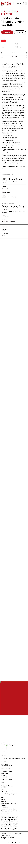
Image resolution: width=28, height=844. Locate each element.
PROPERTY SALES (6, 768)
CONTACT (4, 761)
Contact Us (4, 799)
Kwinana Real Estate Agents (9, 819)
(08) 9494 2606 (6, 192)
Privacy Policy (5, 807)
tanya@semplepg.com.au (8, 197)
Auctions (3, 775)
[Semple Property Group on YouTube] (15, 842)
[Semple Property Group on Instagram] (12, 842)
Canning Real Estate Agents (9, 825)
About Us (3, 801)
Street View (14, 56)
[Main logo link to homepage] (6, 3)
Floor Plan (14, 53)
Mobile (4, 186)
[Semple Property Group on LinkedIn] (19, 842)
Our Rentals (3, 787)
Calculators (4, 805)
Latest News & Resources (8, 803)
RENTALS (3, 782)
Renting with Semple (7, 786)
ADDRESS (3, 755)
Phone (4, 191)
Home (2, 797)
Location (4, 209)
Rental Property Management (9, 794)
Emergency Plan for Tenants (9, 809)
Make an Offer (20, 32)
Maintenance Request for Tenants (10, 811)
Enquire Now (7, 32)
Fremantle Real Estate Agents (9, 817)
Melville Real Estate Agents (8, 829)
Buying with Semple (6, 771)
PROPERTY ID (6, 229)
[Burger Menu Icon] (26, 3)
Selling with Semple (6, 779)
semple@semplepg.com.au (9, 221)
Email (3, 195)
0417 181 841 (5, 188)
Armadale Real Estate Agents (9, 827)
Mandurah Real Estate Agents (9, 821)
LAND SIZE (5, 233)
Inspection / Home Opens (6, 776)
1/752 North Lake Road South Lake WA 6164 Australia (13, 758)
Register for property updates (7, 791)
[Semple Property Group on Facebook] (9, 842)
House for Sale (4, 773)
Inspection (3, 789)
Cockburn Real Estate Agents (9, 823)
